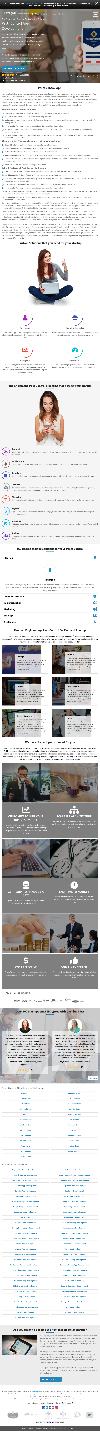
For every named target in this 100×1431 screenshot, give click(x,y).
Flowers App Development (25, 1223)
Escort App (25, 1217)
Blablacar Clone (74, 1093)
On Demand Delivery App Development (25, 1265)
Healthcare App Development (25, 1233)
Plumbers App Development (26, 1275)
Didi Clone (26, 1104)
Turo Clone (25, 1146)
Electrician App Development (74, 1212)
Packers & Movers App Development (74, 1265)
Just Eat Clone (25, 1130)
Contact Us (60, 1403)
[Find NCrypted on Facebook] (43, 1407)
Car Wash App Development (26, 1186)
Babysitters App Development (26, 1175)
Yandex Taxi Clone (74, 1151)
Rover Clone (74, 1141)
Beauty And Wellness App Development (74, 1175)
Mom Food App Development (25, 1260)
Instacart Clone (74, 1125)
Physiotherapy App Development (25, 1270)
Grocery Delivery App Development (26, 1228)
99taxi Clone (25, 1093)
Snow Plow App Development (25, 1291)
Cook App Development (74, 1191)
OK (72, 1429)
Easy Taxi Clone (26, 1109)
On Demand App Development (74, 1260)
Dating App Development (25, 1196)
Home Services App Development (25, 1238)
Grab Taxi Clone (74, 1114)
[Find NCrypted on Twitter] (47, 1407)
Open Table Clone (74, 1135)
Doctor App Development (74, 1196)
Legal (43, 1403)
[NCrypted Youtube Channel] (53, 1407)
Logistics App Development (25, 1249)
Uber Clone (74, 1146)
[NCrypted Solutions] (15, 12)
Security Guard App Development (74, 1286)
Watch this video (33, 3)
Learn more (60, 1429)
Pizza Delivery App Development (74, 1270)
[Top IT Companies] (89, 1413)
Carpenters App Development (74, 1186)
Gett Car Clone (74, 1109)
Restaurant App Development (25, 1281)
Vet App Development (25, 1312)
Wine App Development (74, 1312)
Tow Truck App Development (25, 1302)
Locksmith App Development (74, 1244)
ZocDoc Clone (25, 1157)
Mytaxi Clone (26, 1135)
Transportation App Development (74, 1302)
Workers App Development (25, 1318)
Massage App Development (25, 1254)
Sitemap (35, 1403)
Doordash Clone (74, 1104)
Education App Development (25, 1212)
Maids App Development (74, 1249)
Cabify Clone (26, 1098)
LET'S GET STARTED (50, 1380)
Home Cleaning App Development (74, 1233)
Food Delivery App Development (74, 1223)
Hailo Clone (74, 1120)
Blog (28, 1403)
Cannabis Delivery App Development (74, 1180)
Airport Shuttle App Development (25, 1170)
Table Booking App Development (74, 1291)
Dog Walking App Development (25, 1207)
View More (93, 1078)
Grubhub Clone (26, 1120)
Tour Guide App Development (74, 1297)
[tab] (50, 558)
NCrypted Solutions (9, 78)
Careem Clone (74, 1098)
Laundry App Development (25, 1244)
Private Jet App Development (74, 1275)
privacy (79, 1399)
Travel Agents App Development (26, 1307)
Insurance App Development (74, 1238)
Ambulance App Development (74, 1170)
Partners (50, 1403)
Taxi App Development (26, 1297)
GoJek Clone (25, 1114)
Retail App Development (74, 1281)
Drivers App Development (74, 1207)
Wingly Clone (26, 1151)
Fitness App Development (74, 1217)
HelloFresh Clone (25, 1125)
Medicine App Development (74, 1254)
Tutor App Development (74, 1307)
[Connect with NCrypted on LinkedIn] (50, 1407)
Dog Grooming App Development (25, 1201)
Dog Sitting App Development (74, 1201)
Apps (19, 78)
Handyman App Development (74, 1228)
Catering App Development (25, 1191)
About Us (70, 1403)
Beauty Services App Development (25, 1180)
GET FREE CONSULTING (14, 69)
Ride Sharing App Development (25, 1286)
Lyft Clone (74, 1130)
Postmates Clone (25, 1141)
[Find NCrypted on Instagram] (56, 1407)
